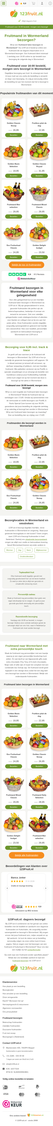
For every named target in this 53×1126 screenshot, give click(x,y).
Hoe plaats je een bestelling (14, 986)
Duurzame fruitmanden (12, 1029)
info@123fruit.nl (12, 1064)
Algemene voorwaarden (12, 1008)
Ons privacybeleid (10, 1012)
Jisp (19, 550)
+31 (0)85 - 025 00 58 (15, 1056)
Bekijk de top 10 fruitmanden (26, 265)
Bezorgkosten (8, 990)
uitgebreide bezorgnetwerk (36, 539)
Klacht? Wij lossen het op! (13, 1001)
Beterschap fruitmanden (12, 1022)
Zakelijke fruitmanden (11, 1026)
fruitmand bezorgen (20, 961)
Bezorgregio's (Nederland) (13, 1037)
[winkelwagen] (33, 3)
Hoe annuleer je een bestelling (15, 994)
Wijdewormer (41, 550)
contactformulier (33, 950)
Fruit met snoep (9, 1033)
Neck (29, 550)
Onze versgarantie (10, 997)
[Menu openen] (3, 3)
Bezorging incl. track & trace (29, 21)
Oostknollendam (26, 556)
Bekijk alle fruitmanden (26, 855)
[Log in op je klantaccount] (42, 3)
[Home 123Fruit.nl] (26, 17)
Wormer (9, 550)
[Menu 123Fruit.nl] (4, 3)
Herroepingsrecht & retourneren (16, 1004)
